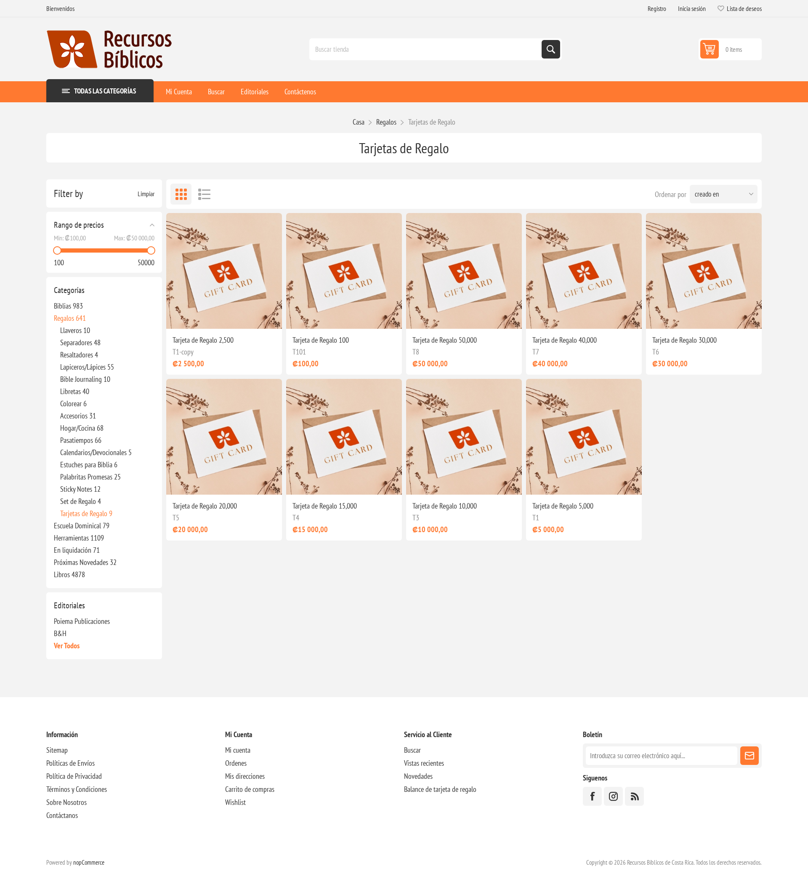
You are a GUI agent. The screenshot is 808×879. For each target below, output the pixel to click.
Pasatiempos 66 (80, 440)
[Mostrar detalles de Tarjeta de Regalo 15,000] (344, 437)
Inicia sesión (692, 8)
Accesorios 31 (78, 416)
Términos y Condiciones (76, 789)
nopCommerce (88, 862)
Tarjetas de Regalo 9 (86, 513)
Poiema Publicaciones (82, 621)
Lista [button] (204, 194)
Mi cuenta (237, 750)
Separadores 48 (80, 342)
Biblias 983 (68, 306)
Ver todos (67, 645)
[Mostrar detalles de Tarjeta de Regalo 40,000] (584, 271)
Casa (358, 122)
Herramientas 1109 (79, 538)
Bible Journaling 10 (85, 379)
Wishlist (235, 802)
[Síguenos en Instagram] (613, 796)
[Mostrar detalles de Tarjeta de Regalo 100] (344, 271)
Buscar (412, 750)
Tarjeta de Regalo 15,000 (324, 506)
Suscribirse (749, 755)
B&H (60, 633)
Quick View (215, 315)
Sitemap (57, 750)
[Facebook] (592, 796)
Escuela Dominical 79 (81, 525)
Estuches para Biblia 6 (88, 464)
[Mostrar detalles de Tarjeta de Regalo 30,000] (704, 271)
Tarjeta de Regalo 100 (320, 340)
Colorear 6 (73, 403)
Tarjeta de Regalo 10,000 (444, 506)
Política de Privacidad (74, 776)
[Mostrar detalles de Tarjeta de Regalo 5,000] (584, 437)
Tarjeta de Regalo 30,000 (684, 340)
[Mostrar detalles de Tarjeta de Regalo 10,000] (464, 437)
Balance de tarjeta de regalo (440, 789)
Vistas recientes (424, 763)
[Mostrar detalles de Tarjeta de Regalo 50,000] (464, 271)
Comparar (197, 315)
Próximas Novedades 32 (85, 562)
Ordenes (236, 763)
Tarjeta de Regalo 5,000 (562, 506)
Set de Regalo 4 (80, 501)
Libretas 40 (74, 391)
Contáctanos (62, 815)
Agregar (250, 315)
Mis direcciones (245, 776)
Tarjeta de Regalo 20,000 (205, 506)
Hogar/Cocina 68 (82, 428)
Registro (657, 8)
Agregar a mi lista (179, 315)
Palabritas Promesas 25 (90, 477)
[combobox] (426, 49)
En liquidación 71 (77, 550)
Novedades (418, 776)
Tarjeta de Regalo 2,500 (203, 340)
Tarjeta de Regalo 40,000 (564, 340)
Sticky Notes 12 (80, 489)
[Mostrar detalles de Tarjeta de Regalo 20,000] (224, 437)
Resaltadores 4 (79, 355)
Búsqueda (551, 49)
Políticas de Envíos (70, 763)
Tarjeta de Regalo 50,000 (444, 340)
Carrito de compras (249, 789)
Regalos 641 (70, 318)
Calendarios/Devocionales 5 (96, 452)
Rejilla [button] (180, 194)
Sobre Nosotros (66, 802)
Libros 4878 (69, 574)
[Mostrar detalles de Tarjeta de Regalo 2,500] (224, 271)
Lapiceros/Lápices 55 (87, 367)
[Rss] (634, 796)
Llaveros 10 (75, 330)
